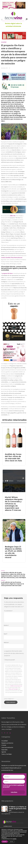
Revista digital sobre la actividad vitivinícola (13, 24)
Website (6, 642)
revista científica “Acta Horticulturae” (11, 257)
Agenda (3, 752)
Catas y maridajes (6, 754)
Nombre (6, 625)
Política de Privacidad (13, 689)
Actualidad (3, 42)
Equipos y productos (7, 743)
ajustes (14, 838)
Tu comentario (8, 610)
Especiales (4, 749)
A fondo (3, 745)
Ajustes (11, 841)
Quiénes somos (8, 826)
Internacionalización (7, 747)
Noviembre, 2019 (4, 68)
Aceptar (4, 841)
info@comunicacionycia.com (16, 686)
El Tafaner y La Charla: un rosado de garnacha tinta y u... (17, 808)
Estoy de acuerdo (10, 659)
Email (5, 634)
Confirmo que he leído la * (13, 786)
